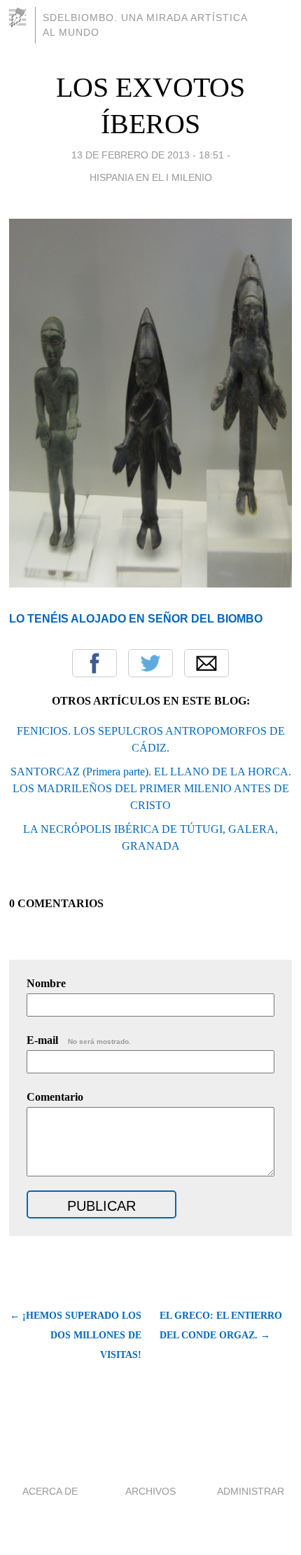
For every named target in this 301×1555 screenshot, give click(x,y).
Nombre (46, 983)
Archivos (150, 1491)
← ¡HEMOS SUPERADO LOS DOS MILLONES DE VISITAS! (75, 1335)
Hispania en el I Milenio (151, 177)
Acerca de (50, 1491)
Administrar (250, 1491)
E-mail (79, 1040)
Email (206, 663)
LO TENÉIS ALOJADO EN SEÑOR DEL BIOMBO (135, 619)
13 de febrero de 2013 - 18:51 (147, 155)
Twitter (150, 663)
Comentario (55, 1097)
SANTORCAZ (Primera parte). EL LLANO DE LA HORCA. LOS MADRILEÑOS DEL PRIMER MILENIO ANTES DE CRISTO (150, 788)
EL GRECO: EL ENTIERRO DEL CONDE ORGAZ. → (221, 1325)
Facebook (94, 663)
